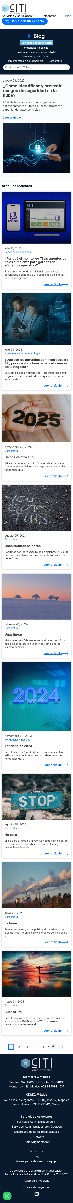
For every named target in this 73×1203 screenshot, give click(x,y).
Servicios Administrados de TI (37, 1121)
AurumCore (36, 1137)
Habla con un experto (27, 21)
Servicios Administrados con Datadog (37, 1126)
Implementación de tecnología (25, 61)
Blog (68, 16)
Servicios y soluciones (17, 16)
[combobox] (36, 67)
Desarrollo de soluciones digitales (36, 1131)
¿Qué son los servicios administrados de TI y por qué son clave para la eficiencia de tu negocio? (36, 363)
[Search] (6, 67)
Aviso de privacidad (36, 1180)
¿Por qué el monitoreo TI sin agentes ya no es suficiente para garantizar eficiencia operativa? (35, 262)
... (48, 1045)
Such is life (13, 1012)
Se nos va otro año (19, 457)
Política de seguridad (36, 1187)
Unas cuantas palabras (23, 546)
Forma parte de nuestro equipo (37, 1161)
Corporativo (56, 61)
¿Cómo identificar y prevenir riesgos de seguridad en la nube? (32, 90)
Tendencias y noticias (35, 47)
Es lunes (11, 923)
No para (11, 835)
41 (53, 1046)
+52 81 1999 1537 (52, 1086)
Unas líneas (14, 634)
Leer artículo (12, 117)
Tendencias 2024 (18, 746)
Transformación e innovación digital (35, 52)
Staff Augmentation (37, 1142)
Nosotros (50, 16)
